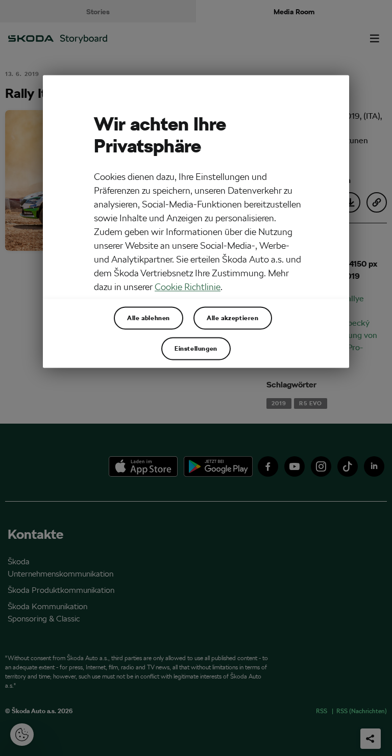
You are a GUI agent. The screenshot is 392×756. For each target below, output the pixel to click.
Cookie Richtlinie (187, 287)
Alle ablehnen (148, 318)
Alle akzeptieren (233, 318)
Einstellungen (196, 349)
